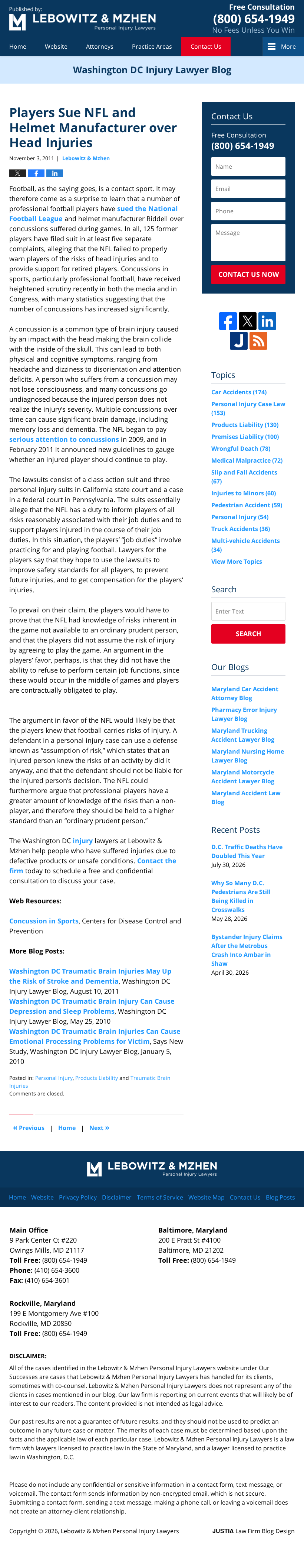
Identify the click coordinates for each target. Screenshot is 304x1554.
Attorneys (99, 46)
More (288, 46)
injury (83, 840)
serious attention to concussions (64, 439)
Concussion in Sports (44, 920)
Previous (28, 1127)
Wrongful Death (240, 448)
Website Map (206, 1197)
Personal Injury (54, 1077)
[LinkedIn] (267, 321)
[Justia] (239, 341)
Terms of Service (160, 1197)
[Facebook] (228, 321)
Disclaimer (117, 1197)
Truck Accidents (240, 529)
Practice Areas (152, 46)
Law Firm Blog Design (253, 1531)
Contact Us (206, 46)
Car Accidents (239, 392)
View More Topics (236, 561)
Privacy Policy (78, 1197)
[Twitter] (248, 321)
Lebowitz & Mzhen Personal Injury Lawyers (120, 1531)
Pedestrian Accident (246, 505)
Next (99, 1127)
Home (17, 46)
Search (248, 633)
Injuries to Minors (243, 493)
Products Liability (96, 1077)
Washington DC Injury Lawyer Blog (82, 18)
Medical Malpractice (246, 460)
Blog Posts (280, 1197)
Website (56, 46)
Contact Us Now (248, 274)
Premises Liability (245, 437)
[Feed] (258, 341)
